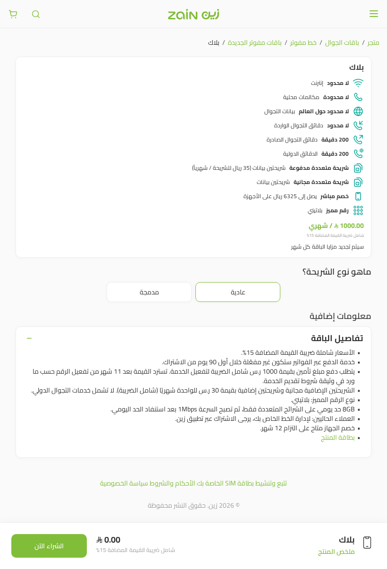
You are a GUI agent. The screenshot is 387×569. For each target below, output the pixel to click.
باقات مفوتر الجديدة (255, 42)
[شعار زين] (193, 14)
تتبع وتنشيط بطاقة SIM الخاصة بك (242, 483)
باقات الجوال (342, 42)
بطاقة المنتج (338, 437)
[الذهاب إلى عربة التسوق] (13, 14)
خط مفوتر (303, 42)
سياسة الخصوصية (124, 483)
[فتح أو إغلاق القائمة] (373, 13)
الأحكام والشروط (172, 483)
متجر (373, 42)
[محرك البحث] (36, 14)
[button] (237, 292)
